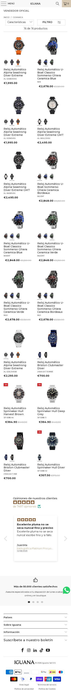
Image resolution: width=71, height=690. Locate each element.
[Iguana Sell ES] (35, 3)
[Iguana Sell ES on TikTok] (41, 650)
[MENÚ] (2, 3)
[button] (6, 538)
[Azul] (12, 62)
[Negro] (6, 62)
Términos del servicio (47, 684)
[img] (37, 502)
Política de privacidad (24, 689)
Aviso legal (24, 684)
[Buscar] (57, 3)
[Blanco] (40, 121)
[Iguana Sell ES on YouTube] (48, 650)
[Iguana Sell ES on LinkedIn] (35, 650)
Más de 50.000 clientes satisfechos (35, 586)
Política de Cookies (47, 689)
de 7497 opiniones (24, 506)
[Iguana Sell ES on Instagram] (29, 650)
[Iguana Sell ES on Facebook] (22, 650)
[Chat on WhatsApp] (66, 591)
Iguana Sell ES (49, 663)
